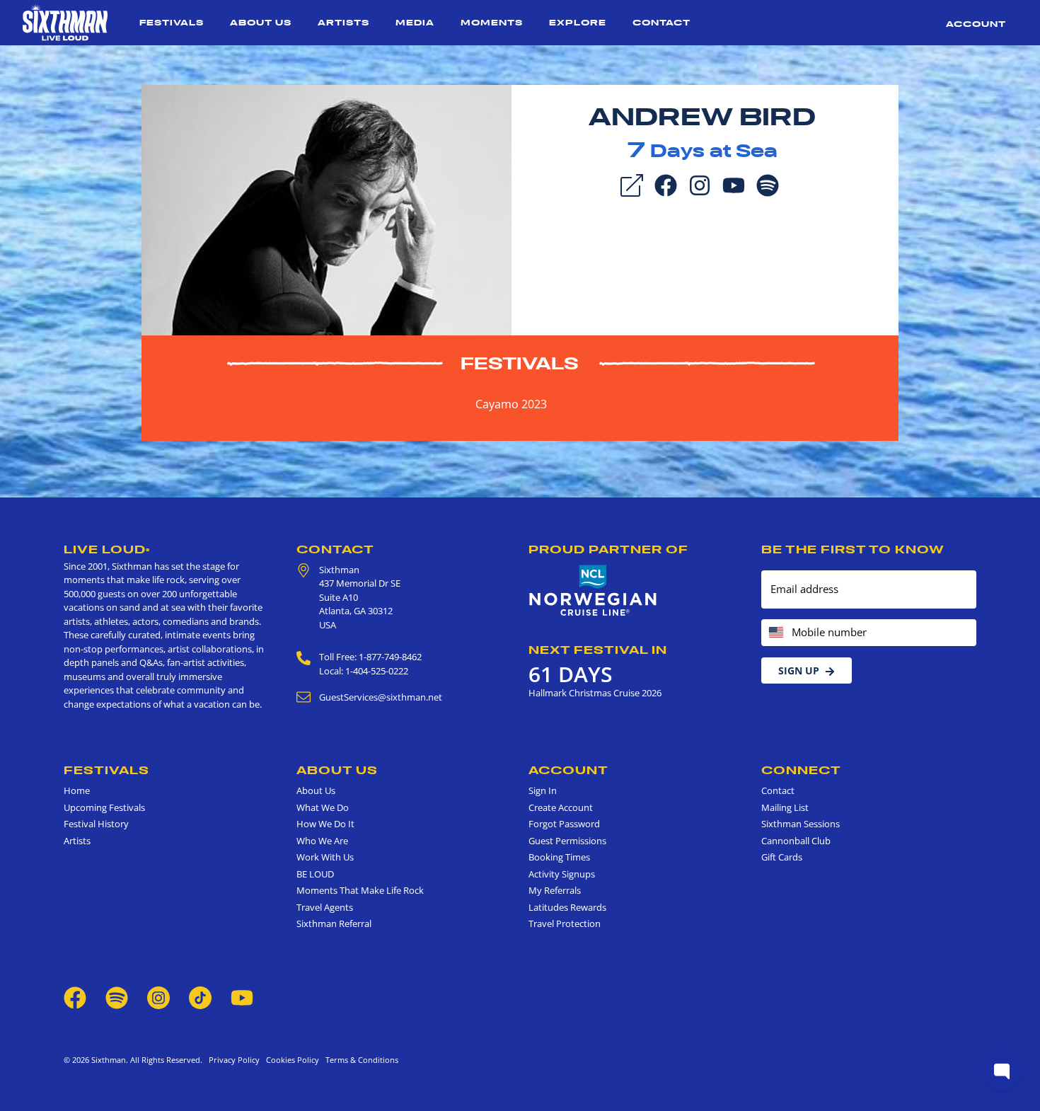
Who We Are (322, 840)
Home (77, 790)
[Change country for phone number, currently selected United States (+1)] (775, 633)
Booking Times (559, 857)
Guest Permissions (567, 840)
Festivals (171, 22)
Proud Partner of (608, 549)
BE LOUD (315, 874)
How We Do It (325, 823)
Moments (492, 22)
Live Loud (107, 549)
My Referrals (554, 890)
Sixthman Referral (333, 923)
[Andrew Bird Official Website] (326, 209)
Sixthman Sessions (800, 823)
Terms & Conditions (359, 1059)
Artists (343, 22)
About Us (260, 22)
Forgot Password (564, 823)
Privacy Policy (234, 1059)
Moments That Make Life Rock (360, 890)
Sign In (542, 790)
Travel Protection (564, 923)
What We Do (322, 807)
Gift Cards (781, 857)
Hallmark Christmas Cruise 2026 (594, 692)
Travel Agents (324, 907)
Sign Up (798, 670)
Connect (801, 770)
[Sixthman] (65, 22)
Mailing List (785, 807)
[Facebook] (665, 184)
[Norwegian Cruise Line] (593, 590)
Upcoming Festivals (104, 807)
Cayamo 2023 (511, 404)
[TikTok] (201, 996)
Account (976, 23)
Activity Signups (561, 874)
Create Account (560, 807)
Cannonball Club (796, 840)
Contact (661, 22)
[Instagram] (699, 184)
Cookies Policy (290, 1059)
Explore (577, 22)
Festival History (96, 823)
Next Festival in (597, 650)
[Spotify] (767, 184)
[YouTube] (733, 184)
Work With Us (325, 857)
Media (414, 22)
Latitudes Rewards (567, 907)
